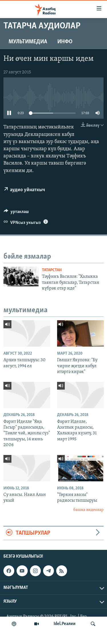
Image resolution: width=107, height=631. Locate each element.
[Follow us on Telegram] (48, 570)
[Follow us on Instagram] (35, 570)
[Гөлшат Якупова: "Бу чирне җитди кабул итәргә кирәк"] (80, 333)
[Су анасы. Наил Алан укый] (26, 468)
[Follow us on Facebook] (8, 570)
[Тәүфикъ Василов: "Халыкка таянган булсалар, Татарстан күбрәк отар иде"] (21, 276)
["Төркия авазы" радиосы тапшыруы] (80, 468)
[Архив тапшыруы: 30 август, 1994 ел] (26, 333)
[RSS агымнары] (61, 570)
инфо (64, 42)
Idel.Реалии (65, 624)
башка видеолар (88, 510)
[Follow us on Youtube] (22, 570)
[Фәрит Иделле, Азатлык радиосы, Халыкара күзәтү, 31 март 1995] (80, 395)
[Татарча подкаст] (14, 624)
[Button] (16, 213)
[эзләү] (93, 624)
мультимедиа (28, 42)
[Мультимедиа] (36, 624)
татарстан (52, 270)
